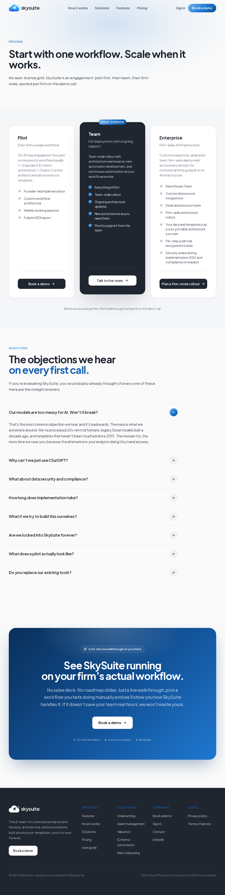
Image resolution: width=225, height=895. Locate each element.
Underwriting (126, 816)
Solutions (102, 8)
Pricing (142, 8)
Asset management (131, 824)
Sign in (180, 8)
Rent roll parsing (128, 853)
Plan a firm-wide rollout (181, 284)
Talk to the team (110, 280)
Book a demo (202, 8)
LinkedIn (158, 840)
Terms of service (199, 824)
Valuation (124, 832)
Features (123, 8)
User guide (89, 847)
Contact (159, 832)
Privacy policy (197, 816)
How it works (78, 8)
